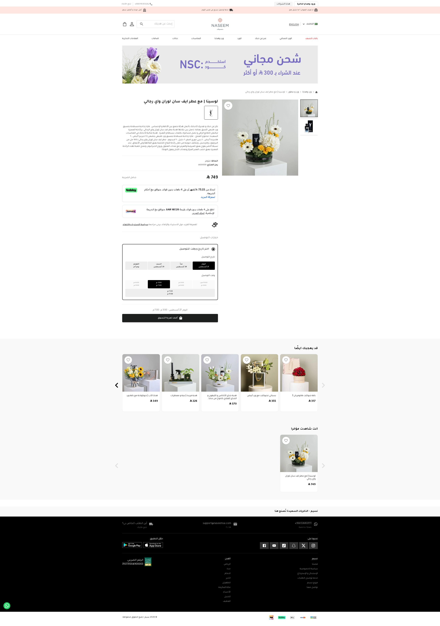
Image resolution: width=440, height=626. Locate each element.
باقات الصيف (311, 38)
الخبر (228, 578)
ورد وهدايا (219, 38)
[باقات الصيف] (220, 83)
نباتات (175, 38)
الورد (239, 38)
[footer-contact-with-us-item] (313, 545)
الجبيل (227, 597)
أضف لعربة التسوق (168, 318)
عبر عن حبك (260, 38)
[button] (228, 106)
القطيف (310, 24)
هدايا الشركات (283, 4)
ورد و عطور (293, 92)
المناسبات (196, 38)
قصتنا (315, 564)
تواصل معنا (312, 587)
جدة (228, 569)
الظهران (226, 583)
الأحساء (226, 592)
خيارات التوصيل (209, 237)
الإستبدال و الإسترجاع (308, 573)
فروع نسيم (312, 583)
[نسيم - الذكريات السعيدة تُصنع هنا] (219, 24)
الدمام (227, 573)
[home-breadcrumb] (316, 92)
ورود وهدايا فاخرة (306, 4)
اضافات (155, 38)
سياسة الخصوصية (309, 569)
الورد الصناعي (286, 38)
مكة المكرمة (224, 587)
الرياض (227, 564)
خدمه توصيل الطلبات (308, 578)
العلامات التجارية (130, 38)
